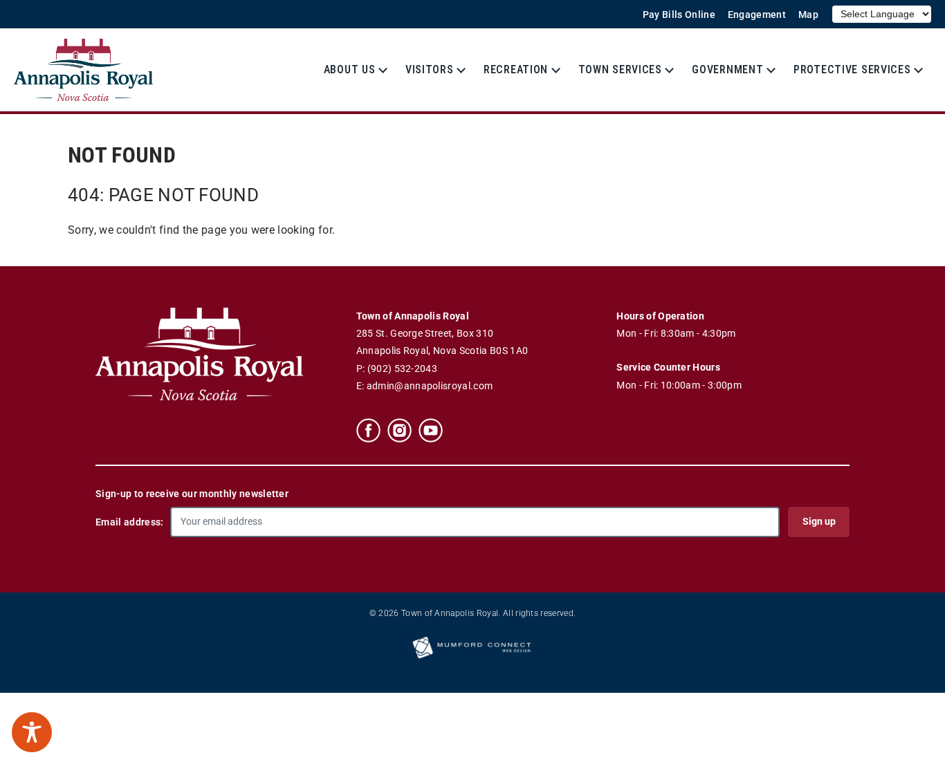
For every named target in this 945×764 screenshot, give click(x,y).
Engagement (757, 15)
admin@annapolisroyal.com (430, 386)
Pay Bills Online (679, 15)
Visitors (429, 69)
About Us (350, 69)
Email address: (129, 522)
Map (808, 15)
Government (727, 69)
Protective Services (852, 69)
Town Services (620, 69)
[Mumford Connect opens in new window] (472, 657)
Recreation (516, 69)
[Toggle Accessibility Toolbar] (31, 732)
